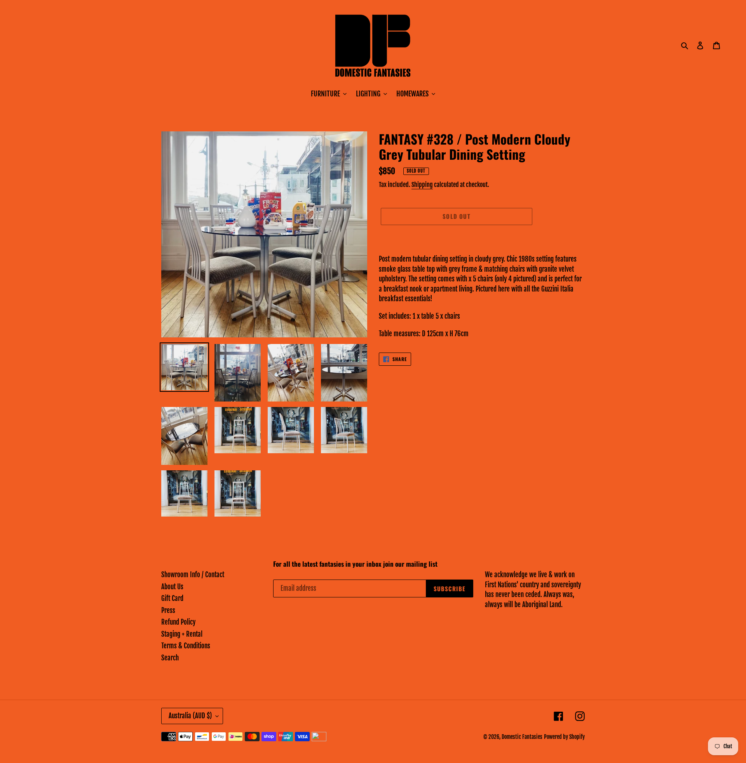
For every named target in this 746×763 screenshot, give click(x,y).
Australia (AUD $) (190, 716)
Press (168, 610)
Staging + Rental (181, 634)
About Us (172, 587)
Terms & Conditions (185, 646)
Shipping (422, 185)
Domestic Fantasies (522, 736)
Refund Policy (178, 622)
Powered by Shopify (564, 736)
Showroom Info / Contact (192, 575)
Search (170, 658)
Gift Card (172, 598)
